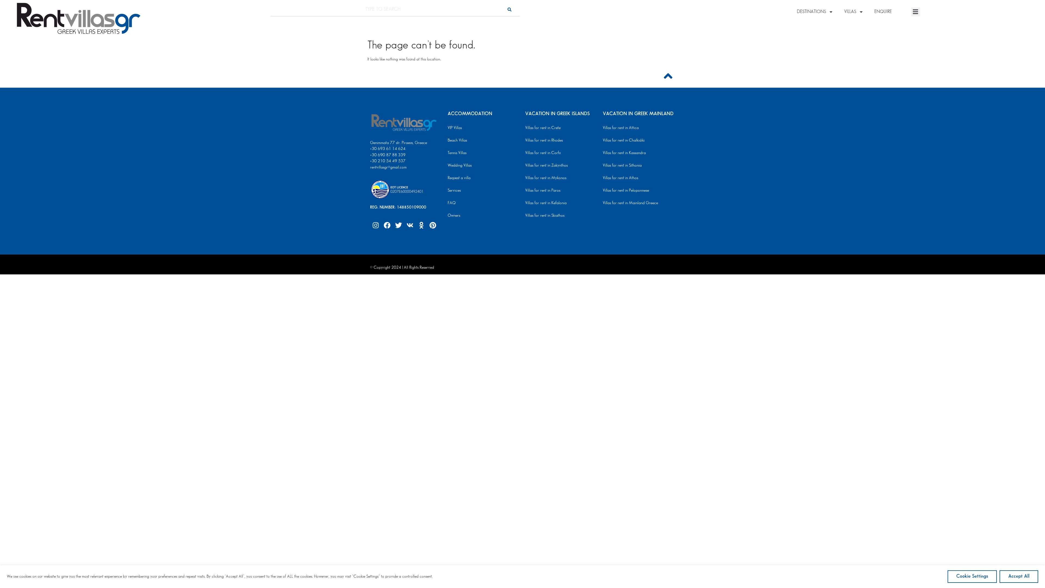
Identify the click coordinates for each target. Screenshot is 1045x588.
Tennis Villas (457, 153)
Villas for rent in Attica (621, 128)
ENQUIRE (883, 12)
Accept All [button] (1018, 576)
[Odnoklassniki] (421, 225)
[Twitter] (398, 225)
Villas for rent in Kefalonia (546, 203)
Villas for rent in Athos (620, 178)
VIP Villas (455, 128)
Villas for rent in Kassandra (624, 153)
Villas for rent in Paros (542, 190)
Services (454, 190)
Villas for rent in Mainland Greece (630, 203)
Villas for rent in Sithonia (622, 165)
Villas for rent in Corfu (543, 153)
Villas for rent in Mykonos (545, 178)
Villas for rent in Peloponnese (626, 190)
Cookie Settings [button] (972, 576)
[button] (915, 11)
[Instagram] (375, 225)
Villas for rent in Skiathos (544, 216)
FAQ (452, 203)
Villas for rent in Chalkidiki (624, 140)
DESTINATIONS (811, 12)
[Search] (509, 9)
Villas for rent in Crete (543, 128)
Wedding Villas (460, 165)
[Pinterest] (432, 225)
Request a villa (459, 178)
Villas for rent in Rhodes (544, 140)
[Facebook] (387, 225)
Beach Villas (457, 140)
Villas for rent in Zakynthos (546, 165)
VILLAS (850, 12)
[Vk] (409, 225)
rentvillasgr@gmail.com (389, 167)
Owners (454, 216)
